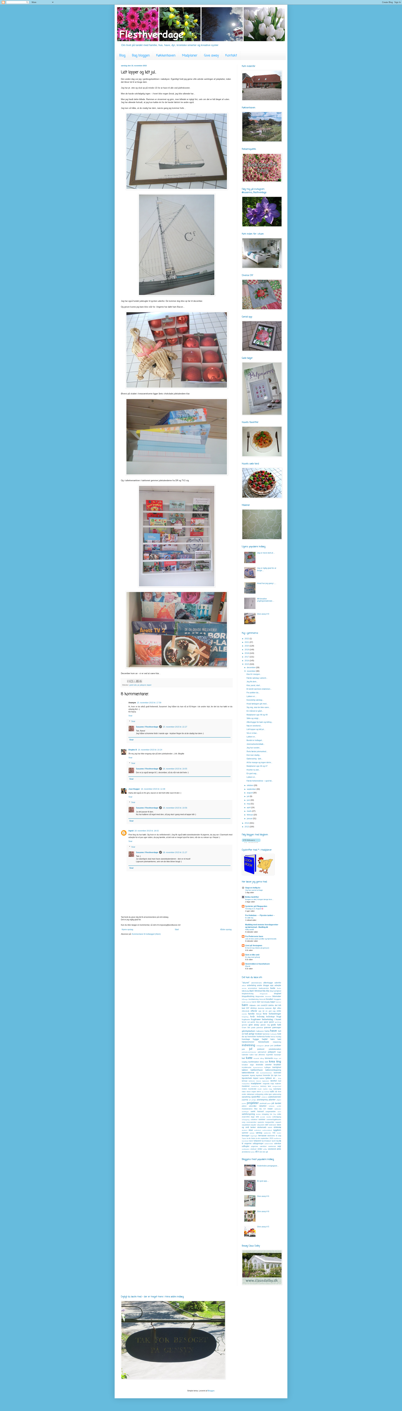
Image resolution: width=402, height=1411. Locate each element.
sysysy (252, 1133)
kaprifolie (269, 1055)
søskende (267, 1133)
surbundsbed (267, 1130)
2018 (247, 653)
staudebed (246, 1125)
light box (277, 1075)
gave (266, 1022)
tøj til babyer (266, 1141)
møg (270, 1089)
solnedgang (276, 1117)
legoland (259, 1075)
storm (270, 1127)
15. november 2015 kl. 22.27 (175, 727)
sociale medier (265, 1117)
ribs (260, 1109)
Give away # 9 (263, 614)
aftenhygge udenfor (272, 983)
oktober (250, 785)
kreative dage (248, 1065)
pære (269, 1103)
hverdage (246, 1039)
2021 (247, 642)
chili (258, 1005)
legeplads (245, 1075)
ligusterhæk (247, 1078)
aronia (244, 988)
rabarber (262, 1106)
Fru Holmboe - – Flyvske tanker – (260, 915)
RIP (264, 1109)
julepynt (143, 685)
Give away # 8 (263, 1211)
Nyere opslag (127, 929)
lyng (279, 1078)
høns (272, 1039)
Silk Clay (273, 1114)
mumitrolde (252, 1089)
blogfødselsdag (247, 994)
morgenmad (276, 1086)
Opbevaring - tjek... (255, 759)
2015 (247, 664)
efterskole (245, 1011)
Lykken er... (251, 737)
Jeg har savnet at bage (254, 890)
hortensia (261, 1036)
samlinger (245, 1111)
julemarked (262, 1052)
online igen (268, 1094)
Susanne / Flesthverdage (147, 727)
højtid (264, 1039)
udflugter (245, 1146)
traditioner (277, 1138)
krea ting (275, 1061)
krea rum (264, 1062)
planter (272, 1099)
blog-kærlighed (275, 991)
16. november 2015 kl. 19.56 (175, 808)
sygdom (277, 1130)
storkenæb (261, 1127)
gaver (271, 1022)
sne (257, 1117)
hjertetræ (266, 1034)
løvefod (273, 1081)
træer (251, 1141)
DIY (247, 1008)
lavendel (277, 1073)
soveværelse (251, 1122)
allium (244, 985)
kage (279, 1052)
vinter (260, 1149)
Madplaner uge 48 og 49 (257, 715)
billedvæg (245, 991)
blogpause (264, 994)
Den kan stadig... (254, 755)
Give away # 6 (263, 1196)
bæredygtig (265, 1002)
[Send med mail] (128, 681)
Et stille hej (249, 918)
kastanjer (277, 1055)
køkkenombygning (273, 1070)
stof (266, 1125)
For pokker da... (253, 693)
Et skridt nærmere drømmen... (259, 689)
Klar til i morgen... (254, 674)
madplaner (256, 1083)
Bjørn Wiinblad (256, 991)
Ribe (256, 1109)
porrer (244, 1103)
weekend (272, 1149)
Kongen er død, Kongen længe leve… (259, 899)
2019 (247, 650)
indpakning (277, 1042)
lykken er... (271, 1078)
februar (250, 815)
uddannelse (268, 1143)
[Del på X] (134, 681)
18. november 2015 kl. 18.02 (146, 831)
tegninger (253, 1136)
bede (272, 988)
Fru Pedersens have (254, 936)
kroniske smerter (264, 1065)
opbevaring (277, 1094)
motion (244, 1089)
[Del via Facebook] (137, 681)
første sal (246, 1022)
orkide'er (264, 1097)
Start (177, 929)
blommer (268, 996)
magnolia (266, 1083)
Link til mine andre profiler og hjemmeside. (261, 939)
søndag (259, 1133)
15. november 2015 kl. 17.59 (149, 703)
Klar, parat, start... (254, 685)
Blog (122, 55)
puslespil (263, 1103)
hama (267, 1031)
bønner (278, 1002)
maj (248, 804)
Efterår (247, 966)
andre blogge (263, 985)
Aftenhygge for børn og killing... (260, 722)
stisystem (260, 1125)
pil (250, 1100)
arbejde (277, 985)
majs (272, 1083)
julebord (260, 1049)
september (251, 789)
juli (248, 796)
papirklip (245, 1100)
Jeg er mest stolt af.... (266, 553)
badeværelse (264, 988)
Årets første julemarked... (257, 751)
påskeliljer (253, 1106)
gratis (253, 1027)
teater (279, 1133)
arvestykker (252, 988)
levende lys (268, 1075)
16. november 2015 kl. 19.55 (175, 769)
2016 (247, 661)
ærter (253, 1152)
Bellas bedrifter (252, 897)
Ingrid (130, 831)
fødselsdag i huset (271, 1019)
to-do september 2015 (264, 1138)
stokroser (272, 1125)
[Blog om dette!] (131, 681)
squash (278, 1122)
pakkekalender (274, 1097)
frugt (279, 1016)
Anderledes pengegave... (268, 1166)
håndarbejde (263, 1042)
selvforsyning (248, 1114)
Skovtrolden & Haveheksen (257, 964)
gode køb (133, 685)
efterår (254, 1011)
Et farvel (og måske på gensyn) (257, 948)
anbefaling (251, 985)
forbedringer (275, 1013)
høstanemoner (248, 1042)
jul (138, 685)
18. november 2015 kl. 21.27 (175, 852)
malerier (278, 1083)
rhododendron (247, 1109)
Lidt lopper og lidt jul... (256, 729)
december (251, 667)
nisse (249, 1091)
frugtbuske (246, 1019)
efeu (279, 1008)
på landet (276, 1103)
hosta (267, 1036)
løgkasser (265, 1081)
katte (249, 1058)
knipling (244, 1062)
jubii (243, 1049)
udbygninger (258, 1143)
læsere (258, 1081)
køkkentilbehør (248, 1073)
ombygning (259, 1094)
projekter (253, 1103)
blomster (276, 996)
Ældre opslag (226, 929)
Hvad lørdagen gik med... (257, 704)
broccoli (262, 999)
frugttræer (256, 1019)
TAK (273, 1133)
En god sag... (252, 773)
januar (250, 818)
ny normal (265, 1091)
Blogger (211, 1391)
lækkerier (252, 1081)
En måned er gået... (255, 711)
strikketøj (277, 1127)
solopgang (246, 1119)
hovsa (273, 1037)
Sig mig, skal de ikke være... (258, 707)
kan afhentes (260, 1055)
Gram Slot (246, 1027)
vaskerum (272, 1146)
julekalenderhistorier (249, 1052)
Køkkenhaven (165, 55)
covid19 (264, 1005)
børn (245, 1005)
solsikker (254, 1119)
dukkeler (268, 1008)
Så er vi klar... (252, 733)
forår (252, 1016)
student (244, 1130)
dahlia (271, 1005)
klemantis (269, 1058)
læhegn (244, 1081)
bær (258, 1002)
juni (248, 800)
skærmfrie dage (248, 1117)
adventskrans (256, 983)
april (249, 807)
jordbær (277, 1045)
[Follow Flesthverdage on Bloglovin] (251, 842)
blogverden (259, 996)
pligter (279, 1100)
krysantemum (258, 1067)
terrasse (262, 1135)
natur (244, 1091)
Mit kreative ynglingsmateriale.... (265, 600)
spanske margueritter (266, 1122)
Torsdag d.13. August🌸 (254, 909)
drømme (261, 1008)
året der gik (263, 1152)
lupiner (262, 1078)
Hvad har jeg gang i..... (266, 583)
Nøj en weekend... (254, 726)
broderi (269, 999)
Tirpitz (244, 1138)
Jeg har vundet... (254, 748)
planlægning (262, 1100)
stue (251, 1130)
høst (279, 1039)
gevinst (244, 1025)
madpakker (246, 1083)
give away (254, 1024)
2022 (247, 639)
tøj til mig (275, 1141)
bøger (272, 1002)
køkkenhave (257, 1070)
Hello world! (249, 929)
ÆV (257, 1151)
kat (243, 1058)
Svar (130, 716)
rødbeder (277, 1109)
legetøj (252, 1075)
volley (265, 1149)
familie (251, 1013)
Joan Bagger (134, 789)
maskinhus (255, 1086)
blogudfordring (248, 996)
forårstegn (270, 1017)
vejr (279, 1146)
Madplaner (189, 55)
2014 (247, 823)
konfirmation (253, 1062)
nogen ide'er (256, 1091)
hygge (256, 1039)
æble (279, 1149)
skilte (279, 1114)
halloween (260, 1031)
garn (261, 1022)
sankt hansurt (257, 1111)
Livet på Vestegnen (253, 945)
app (271, 985)
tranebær (245, 1141)
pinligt (254, 1100)
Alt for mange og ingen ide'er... (259, 762)
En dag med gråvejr (252, 957)
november (251, 671)
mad (279, 1081)
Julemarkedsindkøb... (256, 744)
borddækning (254, 999)
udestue (277, 1143)
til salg (278, 1136)
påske (244, 1106)
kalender (245, 1055)
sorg (243, 1122)
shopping (265, 1114)
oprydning (246, 1097)
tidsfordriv (271, 1136)
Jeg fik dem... (252, 682)
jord (271, 1045)
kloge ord (277, 1058)
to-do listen (251, 1138)
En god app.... (263, 1181)
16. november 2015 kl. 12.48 (153, 789)
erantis (244, 1014)
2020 (247, 646)
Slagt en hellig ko (252, 888)
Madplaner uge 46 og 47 (257, 766)
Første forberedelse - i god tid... (260, 781)
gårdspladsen (248, 1031)
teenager (246, 1136)
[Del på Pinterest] (140, 681)
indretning (248, 1045)
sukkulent (257, 1130)
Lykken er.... (252, 696)
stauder (253, 1125)
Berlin (279, 988)
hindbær (258, 1034)
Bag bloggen (141, 55)
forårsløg (260, 1017)
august (250, 793)
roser (270, 1108)
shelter (258, 1114)
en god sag (270, 1011)
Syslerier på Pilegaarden (256, 906)
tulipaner (257, 1141)
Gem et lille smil (252, 955)
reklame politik (275, 1106)
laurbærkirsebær (266, 1073)
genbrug (278, 1022)
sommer (261, 1119)
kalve (252, 1055)
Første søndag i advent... (257, 678)
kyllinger (267, 1067)
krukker (277, 1064)
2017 (247, 657)
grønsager (276, 1027)
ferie (265, 1013)
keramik (256, 1058)
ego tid (261, 1011)
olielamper (251, 1094)
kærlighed (276, 1067)
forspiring (245, 1017)
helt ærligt (249, 1034)
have (273, 1030)
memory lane (265, 1086)
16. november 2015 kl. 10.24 (150, 750)
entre (279, 1011)
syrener (245, 1133)
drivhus (253, 1008)
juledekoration (275, 1049)
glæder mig (265, 1025)
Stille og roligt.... (253, 718)
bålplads (253, 1005)
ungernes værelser (259, 1146)
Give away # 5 (263, 1227)
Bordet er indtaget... (255, 740)
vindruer (253, 1149)
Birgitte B (132, 750)
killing (262, 1058)
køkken (245, 1070)
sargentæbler (271, 1111)
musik (260, 1089)
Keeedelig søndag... (255, 700)
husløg (278, 1037)
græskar (259, 1027)
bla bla (266, 990)
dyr (274, 1008)
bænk (254, 1002)
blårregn (245, 999)
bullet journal (246, 1002)
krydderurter (246, 1067)
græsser (267, 1027)
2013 (247, 827)
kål (257, 1073)
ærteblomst (246, 1152)
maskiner (246, 1086)
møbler (265, 1089)
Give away (211, 55)
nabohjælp (277, 1089)
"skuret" (246, 982)
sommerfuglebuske (273, 1119)
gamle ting (254, 1022)
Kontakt (231, 55)
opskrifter (256, 1096)
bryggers (277, 999)
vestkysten (246, 1149)
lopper (149, 685)
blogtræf (277, 993)
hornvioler (251, 1036)
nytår (272, 1091)
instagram (260, 1045)
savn (279, 1111)
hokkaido (273, 1034)
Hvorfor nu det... (253, 770)
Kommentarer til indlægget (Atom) (146, 934)
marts (249, 811)
